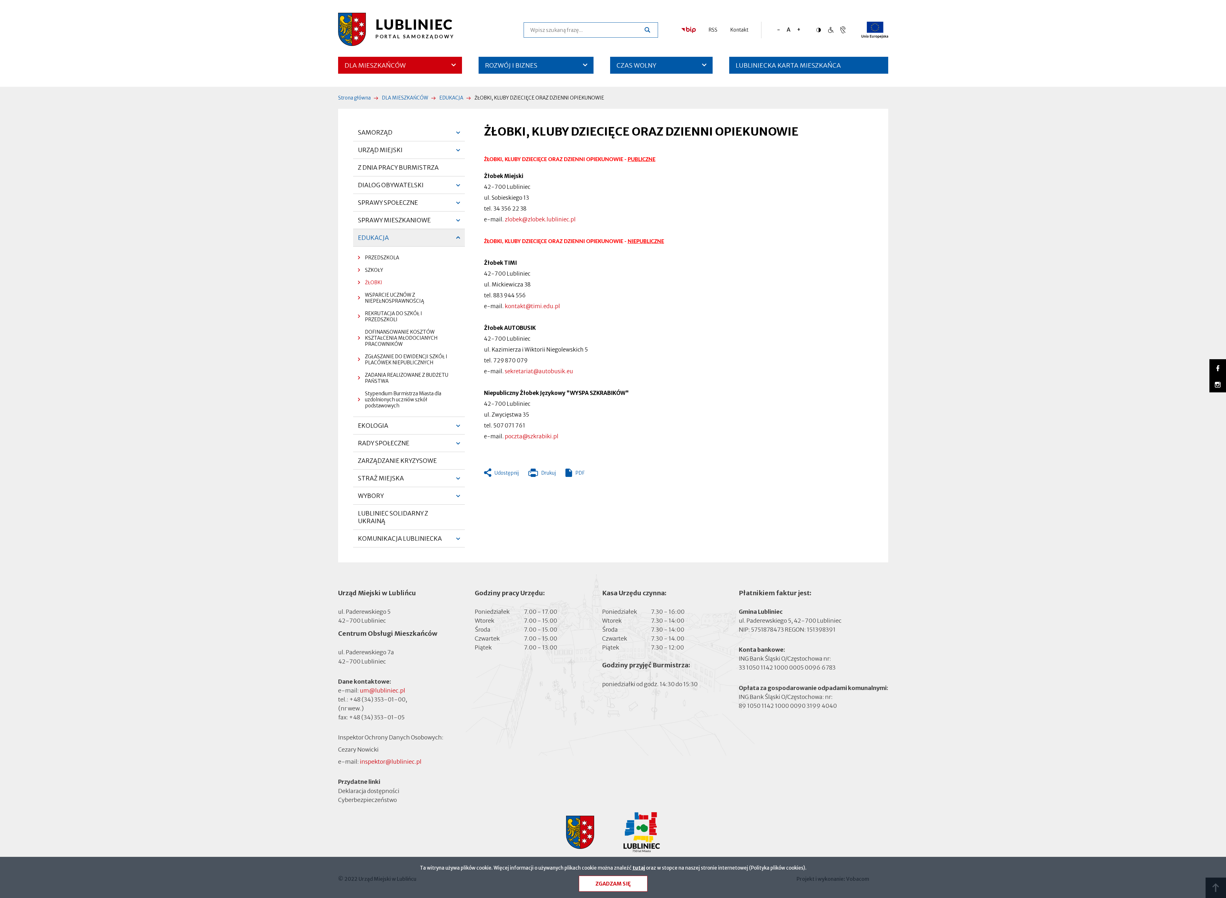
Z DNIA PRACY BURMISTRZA (398, 167)
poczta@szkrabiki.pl (531, 436)
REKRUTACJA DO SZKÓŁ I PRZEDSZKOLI (393, 316)
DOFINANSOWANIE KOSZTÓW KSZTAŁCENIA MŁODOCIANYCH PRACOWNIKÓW (401, 338)
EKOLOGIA (373, 428)
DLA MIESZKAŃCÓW (375, 65)
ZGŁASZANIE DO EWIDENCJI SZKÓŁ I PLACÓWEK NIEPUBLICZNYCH (406, 359)
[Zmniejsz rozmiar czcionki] (778, 30)
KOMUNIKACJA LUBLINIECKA (400, 541)
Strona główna (354, 98)
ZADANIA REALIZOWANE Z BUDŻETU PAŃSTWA (406, 378)
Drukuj (542, 474)
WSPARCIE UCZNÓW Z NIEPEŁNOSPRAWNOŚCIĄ (394, 298)
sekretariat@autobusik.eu (539, 371)
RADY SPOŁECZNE (383, 445)
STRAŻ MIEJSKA (381, 480)
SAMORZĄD (375, 135)
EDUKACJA (451, 98)
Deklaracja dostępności (368, 790)
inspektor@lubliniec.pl (390, 761)
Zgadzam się (613, 883)
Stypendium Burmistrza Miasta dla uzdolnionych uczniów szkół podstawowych (403, 399)
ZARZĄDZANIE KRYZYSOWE (397, 460)
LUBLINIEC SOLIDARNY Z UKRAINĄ (393, 517)
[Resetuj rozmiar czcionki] (789, 30)
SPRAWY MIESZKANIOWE (394, 222)
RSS (712, 30)
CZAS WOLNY (636, 65)
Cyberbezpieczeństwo (367, 799)
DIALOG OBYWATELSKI (391, 187)
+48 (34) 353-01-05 (377, 717)
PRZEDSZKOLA (382, 258)
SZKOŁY (374, 270)
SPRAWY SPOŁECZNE (388, 205)
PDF (580, 473)
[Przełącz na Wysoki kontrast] (820, 30)
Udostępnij (507, 473)
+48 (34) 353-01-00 (377, 699)
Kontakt (739, 30)
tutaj (638, 868)
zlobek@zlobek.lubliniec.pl (540, 219)
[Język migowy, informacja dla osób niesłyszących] (830, 29)
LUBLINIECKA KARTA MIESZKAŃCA (788, 67)
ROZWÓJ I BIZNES (511, 65)
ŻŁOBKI (373, 282)
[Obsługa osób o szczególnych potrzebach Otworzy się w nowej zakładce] (842, 29)
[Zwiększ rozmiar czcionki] (798, 30)
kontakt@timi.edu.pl (532, 306)
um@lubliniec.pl (382, 690)
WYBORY (371, 498)
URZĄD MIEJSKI (380, 152)
